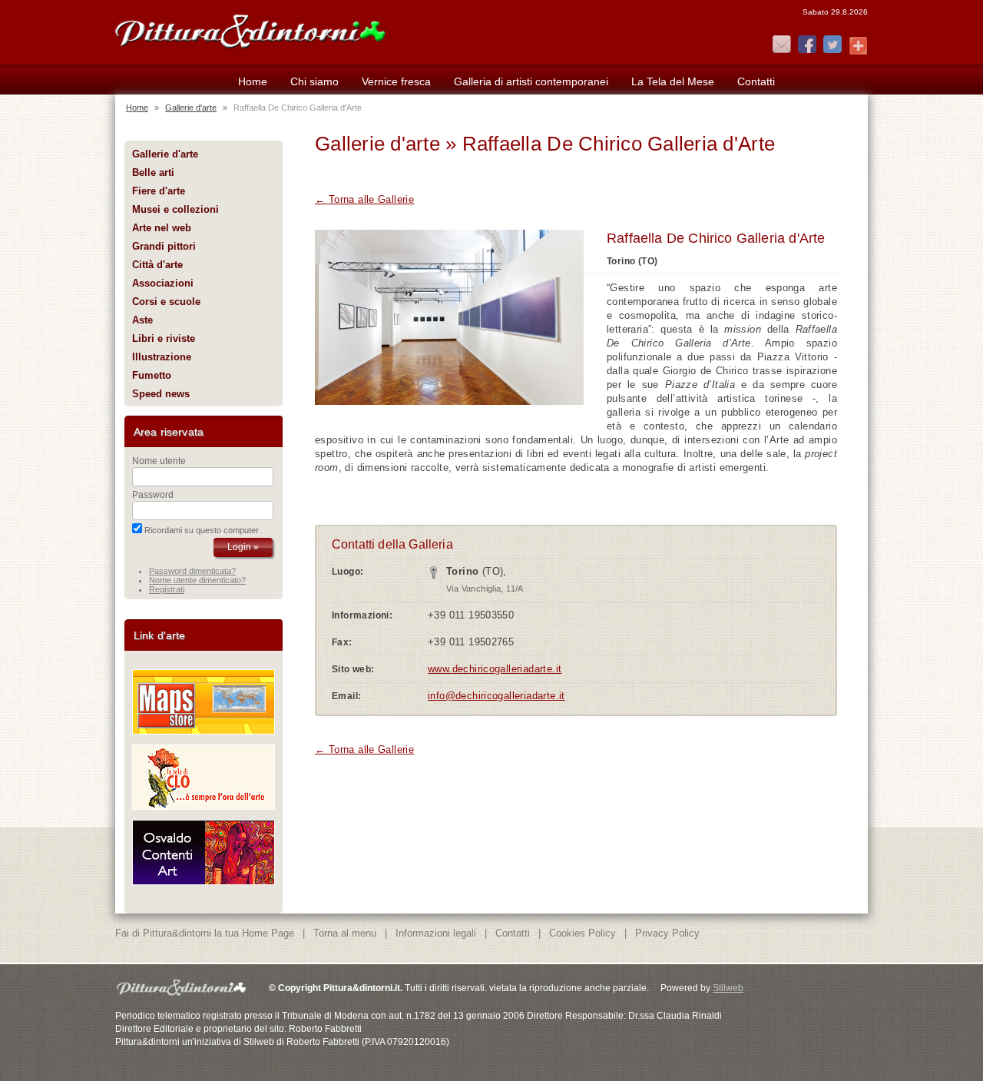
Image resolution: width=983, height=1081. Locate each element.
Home (252, 81)
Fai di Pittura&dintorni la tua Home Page (204, 933)
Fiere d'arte (158, 191)
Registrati (166, 589)
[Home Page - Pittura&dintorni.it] (250, 29)
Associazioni (163, 283)
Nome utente (159, 461)
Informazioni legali (436, 933)
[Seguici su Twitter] (832, 45)
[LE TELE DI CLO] (203, 806)
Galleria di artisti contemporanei (531, 81)
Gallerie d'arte (191, 107)
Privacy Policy (667, 933)
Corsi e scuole (166, 301)
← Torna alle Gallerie (364, 199)
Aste (142, 320)
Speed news (161, 394)
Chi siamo (314, 81)
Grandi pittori (164, 246)
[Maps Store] (203, 731)
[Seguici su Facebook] (807, 45)
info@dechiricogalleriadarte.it (496, 695)
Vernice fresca (396, 81)
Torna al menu (344, 933)
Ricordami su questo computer (201, 530)
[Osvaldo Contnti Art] (203, 882)
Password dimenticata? (192, 570)
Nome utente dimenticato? (197, 580)
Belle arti (153, 172)
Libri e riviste (163, 338)
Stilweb (728, 988)
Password (153, 494)
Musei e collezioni (175, 209)
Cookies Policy (582, 933)
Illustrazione (161, 357)
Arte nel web (161, 228)
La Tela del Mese (672, 81)
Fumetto (151, 375)
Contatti (756, 81)
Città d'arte (157, 264)
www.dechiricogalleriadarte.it (494, 669)
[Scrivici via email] (782, 45)
